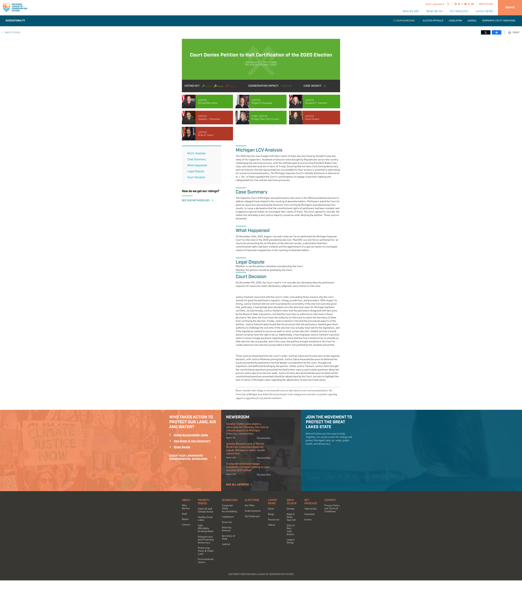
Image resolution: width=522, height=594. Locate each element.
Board (185, 519)
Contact (330, 500)
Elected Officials (433, 20)
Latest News (484, 11)
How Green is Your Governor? (192, 441)
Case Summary (196, 159)
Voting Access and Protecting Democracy (206, 539)
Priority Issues (204, 501)
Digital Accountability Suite (191, 435)
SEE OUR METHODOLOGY (197, 200)
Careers (186, 524)
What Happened (197, 165)
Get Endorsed (252, 516)
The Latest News (264, 437)
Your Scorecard (405, 20)
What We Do (434, 11)
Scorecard (229, 500)
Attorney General (226, 529)
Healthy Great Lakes (205, 518)
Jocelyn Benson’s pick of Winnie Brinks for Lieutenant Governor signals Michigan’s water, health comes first (245, 448)
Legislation (455, 20)
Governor (227, 522)
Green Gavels (182, 447)
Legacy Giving (291, 541)
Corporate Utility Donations (498, 20)
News (271, 508)
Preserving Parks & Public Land (206, 550)
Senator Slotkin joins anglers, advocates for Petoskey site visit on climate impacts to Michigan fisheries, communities (247, 428)
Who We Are (411, 11)
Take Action (310, 508)
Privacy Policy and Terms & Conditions (332, 508)
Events (308, 519)
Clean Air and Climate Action (205, 510)
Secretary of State (228, 537)
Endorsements (253, 510)
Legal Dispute (195, 171)
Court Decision (196, 177)
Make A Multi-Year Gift (291, 517)
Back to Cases (12, 32)
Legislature (228, 516)
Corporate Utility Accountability (229, 508)
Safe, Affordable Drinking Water (206, 528)
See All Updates (237, 484)
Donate (510, 7)
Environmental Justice (205, 561)
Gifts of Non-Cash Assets (291, 530)
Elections (252, 500)
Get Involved (459, 11)
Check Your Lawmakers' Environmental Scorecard (188, 457)
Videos (271, 524)
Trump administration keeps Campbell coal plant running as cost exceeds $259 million (247, 467)
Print (516, 32)
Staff (184, 513)
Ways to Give (486, 3)
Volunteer (309, 514)
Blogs (271, 514)
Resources (273, 519)
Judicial (472, 20)
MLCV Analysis (196, 153)
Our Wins (249, 505)
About (186, 500)
